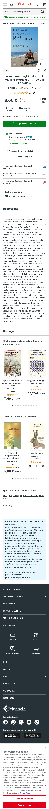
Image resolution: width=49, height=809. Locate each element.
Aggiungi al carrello (26, 123)
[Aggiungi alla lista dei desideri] (39, 70)
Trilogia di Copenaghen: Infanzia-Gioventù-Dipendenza (12, 456)
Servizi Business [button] (11, 603)
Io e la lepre (37, 453)
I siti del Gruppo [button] (11, 625)
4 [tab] (20, 405)
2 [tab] (15, 405)
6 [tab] (25, 405)
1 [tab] (24, 64)
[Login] (11, 4)
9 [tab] (33, 405)
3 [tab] (18, 405)
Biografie (13, 495)
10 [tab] (36, 405)
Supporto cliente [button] (12, 611)
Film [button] (5, 676)
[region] (24, 776)
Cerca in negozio (24, 156)
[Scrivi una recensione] (34, 92)
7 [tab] (28, 405)
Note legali (9, 505)
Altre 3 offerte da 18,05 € (30, 116)
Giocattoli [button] (9, 683)
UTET (34, 88)
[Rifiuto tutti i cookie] (46, 747)
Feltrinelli (15, 116)
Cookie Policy (25, 793)
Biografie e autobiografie (32, 495)
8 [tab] (31, 405)
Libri (5, 495)
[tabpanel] (24, 47)
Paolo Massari (16, 88)
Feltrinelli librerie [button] (12, 589)
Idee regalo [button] (9, 698)
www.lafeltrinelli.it (34, 546)
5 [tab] (23, 405)
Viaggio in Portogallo (36, 380)
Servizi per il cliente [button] (13, 596)
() (30, 93)
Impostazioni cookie (24, 798)
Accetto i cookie (24, 805)
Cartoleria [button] (9, 691)
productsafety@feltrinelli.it (18, 577)
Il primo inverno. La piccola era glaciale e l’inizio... (12, 383)
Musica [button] (6, 669)
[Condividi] (44, 70)
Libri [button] (5, 662)
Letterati (7, 498)
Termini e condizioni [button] (13, 618)
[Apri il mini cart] (44, 4)
